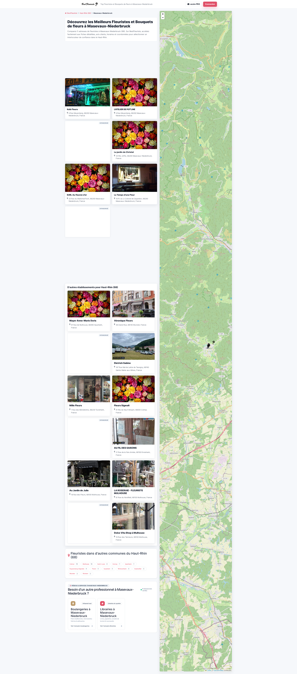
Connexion (210, 4)
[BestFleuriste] (89, 4)
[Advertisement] (111, 59)
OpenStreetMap (219, 670)
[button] (208, 346)
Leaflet (209, 670)
